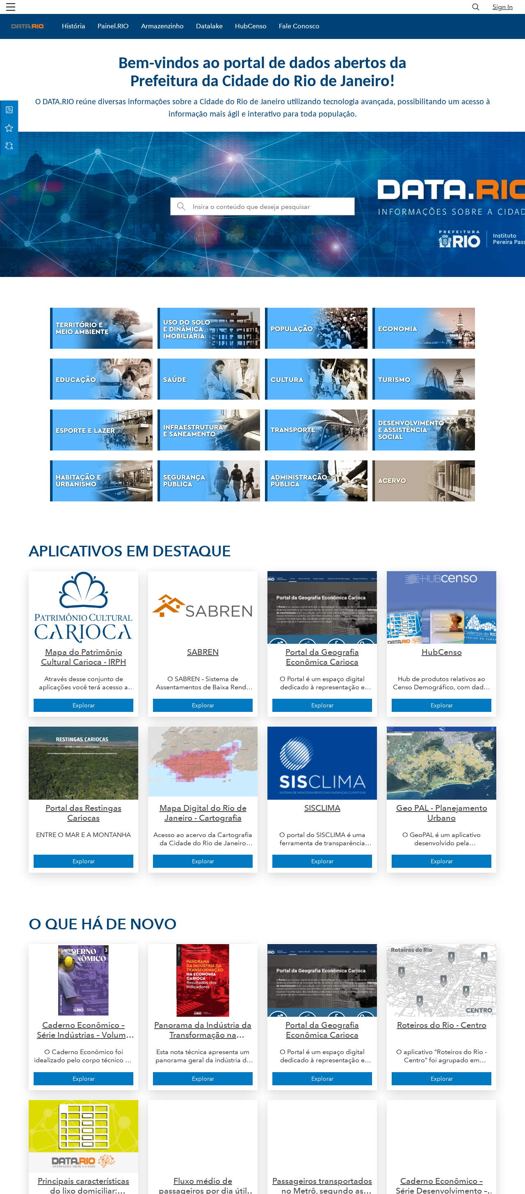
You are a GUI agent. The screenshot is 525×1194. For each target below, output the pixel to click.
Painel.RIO (113, 26)
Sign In (503, 7)
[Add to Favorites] (9, 128)
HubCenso (251, 26)
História (73, 26)
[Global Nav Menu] (10, 7)
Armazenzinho (162, 26)
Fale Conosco (299, 26)
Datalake (209, 26)
